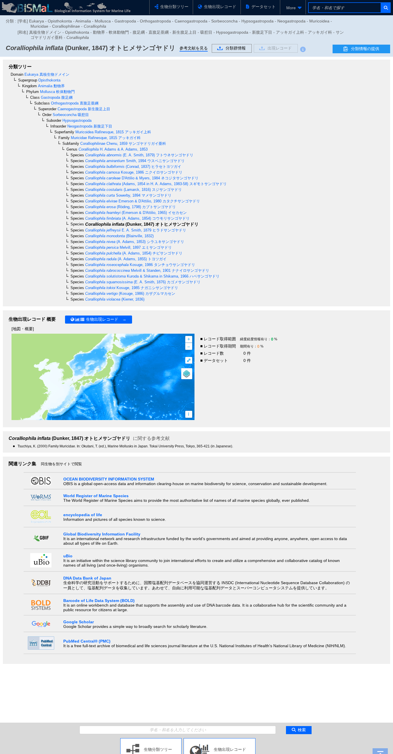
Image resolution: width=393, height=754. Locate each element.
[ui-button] (385, 7)
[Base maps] (186, 373)
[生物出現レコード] (219, 740)
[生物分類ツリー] (151, 740)
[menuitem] (293, 8)
